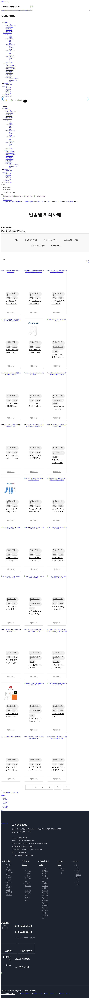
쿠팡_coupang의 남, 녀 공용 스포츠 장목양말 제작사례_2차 (12, 456)
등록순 (87, 262)
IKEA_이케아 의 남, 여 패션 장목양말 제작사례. (57, 559)
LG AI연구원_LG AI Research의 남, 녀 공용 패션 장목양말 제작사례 (58, 510)
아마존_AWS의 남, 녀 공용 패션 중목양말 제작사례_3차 (35, 768)
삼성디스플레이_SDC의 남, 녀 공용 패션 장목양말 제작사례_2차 (58, 302)
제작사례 (10, 312)
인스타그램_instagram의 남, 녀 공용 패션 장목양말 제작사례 (58, 715)
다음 (57, 787)
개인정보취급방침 (8, 994)
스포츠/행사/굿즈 (58, 347)
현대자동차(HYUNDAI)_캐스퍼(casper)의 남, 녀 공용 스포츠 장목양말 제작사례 (35, 351)
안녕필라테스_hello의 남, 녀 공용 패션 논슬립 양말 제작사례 (35, 720)
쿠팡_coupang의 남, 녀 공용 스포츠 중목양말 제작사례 (12, 608)
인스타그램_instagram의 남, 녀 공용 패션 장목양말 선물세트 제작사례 (12, 351)
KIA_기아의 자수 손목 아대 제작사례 (12, 768)
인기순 (87, 260)
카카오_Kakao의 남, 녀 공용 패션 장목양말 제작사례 (34, 404)
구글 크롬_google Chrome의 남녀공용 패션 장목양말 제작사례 (58, 608)
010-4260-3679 (23, 925)
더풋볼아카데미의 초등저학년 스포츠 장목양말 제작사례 (35, 612)
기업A (15, 298)
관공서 (55, 403)
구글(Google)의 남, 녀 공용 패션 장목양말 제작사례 (12, 302)
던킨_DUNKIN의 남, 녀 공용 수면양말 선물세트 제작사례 (11, 661)
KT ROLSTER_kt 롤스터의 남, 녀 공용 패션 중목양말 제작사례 (58, 768)
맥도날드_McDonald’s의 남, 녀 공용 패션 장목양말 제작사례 (12, 404)
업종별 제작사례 (11, 294)
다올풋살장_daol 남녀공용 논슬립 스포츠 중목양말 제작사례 (35, 666)
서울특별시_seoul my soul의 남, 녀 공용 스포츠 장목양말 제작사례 (58, 408)
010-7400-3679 (23, 932)
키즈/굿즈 (56, 662)
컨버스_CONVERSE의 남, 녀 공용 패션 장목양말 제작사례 (35, 510)
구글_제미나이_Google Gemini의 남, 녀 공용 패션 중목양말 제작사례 (12, 510)
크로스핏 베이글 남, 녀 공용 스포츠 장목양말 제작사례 (57, 461)
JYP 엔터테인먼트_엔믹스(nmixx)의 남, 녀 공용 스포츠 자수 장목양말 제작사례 (58, 666)
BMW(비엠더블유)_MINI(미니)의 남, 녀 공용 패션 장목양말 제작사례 (35, 456)
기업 (8, 298)
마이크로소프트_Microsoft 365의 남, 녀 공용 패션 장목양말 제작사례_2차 (35, 302)
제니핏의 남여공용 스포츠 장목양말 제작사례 (58, 356)
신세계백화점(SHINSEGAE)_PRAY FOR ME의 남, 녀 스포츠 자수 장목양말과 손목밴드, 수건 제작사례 (12, 715)
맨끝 (66, 787)
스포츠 (55, 351)
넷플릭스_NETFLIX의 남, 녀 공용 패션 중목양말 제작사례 (12, 559)
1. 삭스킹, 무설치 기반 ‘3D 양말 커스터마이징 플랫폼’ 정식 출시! (16, 10)
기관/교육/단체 (58, 400)
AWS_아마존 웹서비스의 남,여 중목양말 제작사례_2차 (35, 559)
